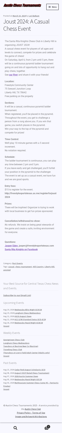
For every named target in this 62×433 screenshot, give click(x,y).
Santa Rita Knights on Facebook (21, 249)
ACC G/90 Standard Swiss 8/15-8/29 (30, 319)
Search (15, 428)
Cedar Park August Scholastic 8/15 (30, 369)
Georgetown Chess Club (14, 339)
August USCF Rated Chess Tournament (32, 373)
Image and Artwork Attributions (31, 416)
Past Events (17, 263)
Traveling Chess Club (12, 349)
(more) (6, 326)
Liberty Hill (49, 266)
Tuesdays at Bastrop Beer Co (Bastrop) (20, 346)
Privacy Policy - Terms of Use (31, 412)
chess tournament (23, 266)
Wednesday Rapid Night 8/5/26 (28, 379)
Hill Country (38, 266)
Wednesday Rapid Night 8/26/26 (29, 322)
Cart (40, 426)
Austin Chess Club (33, 409)
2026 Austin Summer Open (26, 376)
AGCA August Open (23, 316)
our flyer (13, 74)
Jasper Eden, (11, 245)
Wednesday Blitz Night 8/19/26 (28, 309)
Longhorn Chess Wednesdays (28, 313)
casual (11, 266)
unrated (7, 270)
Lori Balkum (34, 16)
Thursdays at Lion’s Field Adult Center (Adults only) (26, 352)
